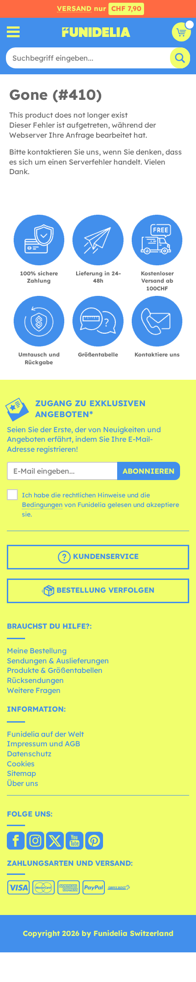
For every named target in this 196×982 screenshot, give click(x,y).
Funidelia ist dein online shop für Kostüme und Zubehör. (96, 32)
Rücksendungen (35, 680)
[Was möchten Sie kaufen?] (13, 32)
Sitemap (21, 773)
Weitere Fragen (34, 690)
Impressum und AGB (43, 743)
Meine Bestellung (37, 650)
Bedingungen (42, 505)
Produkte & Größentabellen (55, 670)
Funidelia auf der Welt (45, 734)
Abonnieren (149, 470)
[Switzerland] (16, 842)
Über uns (22, 783)
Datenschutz (29, 753)
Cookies (21, 763)
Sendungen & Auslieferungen (58, 660)
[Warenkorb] (181, 31)
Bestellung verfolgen (104, 589)
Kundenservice (105, 556)
